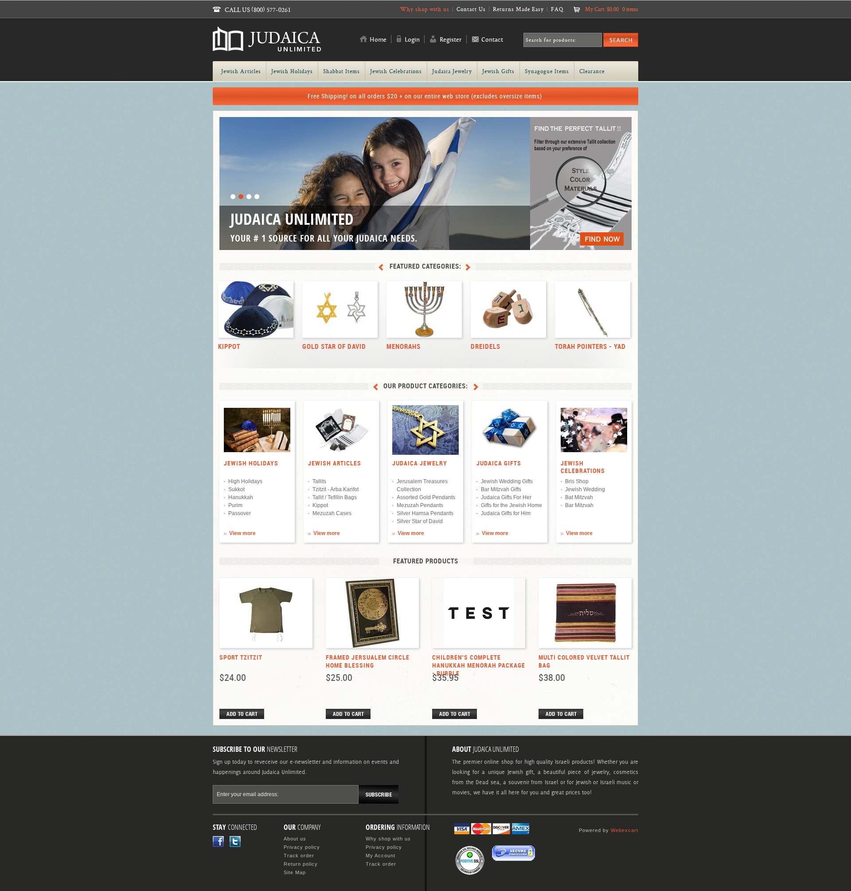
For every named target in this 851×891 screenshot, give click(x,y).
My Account (380, 855)
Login (412, 39)
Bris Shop (577, 481)
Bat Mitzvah (579, 497)
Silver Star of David (420, 521)
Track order (299, 855)
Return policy (301, 864)
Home (378, 39)
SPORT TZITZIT (240, 657)
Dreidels (485, 347)
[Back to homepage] (267, 48)
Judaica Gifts (498, 463)
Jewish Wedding (585, 489)
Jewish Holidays (251, 463)
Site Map (295, 872)
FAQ (557, 9)
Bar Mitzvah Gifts (501, 489)
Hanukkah (240, 497)
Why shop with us (424, 9)
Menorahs (403, 347)
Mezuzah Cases (331, 513)
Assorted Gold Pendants (426, 497)
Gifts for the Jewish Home (511, 505)
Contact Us (471, 9)
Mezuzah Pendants (420, 505)
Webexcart (624, 830)
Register (451, 39)
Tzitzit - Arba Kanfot (335, 489)
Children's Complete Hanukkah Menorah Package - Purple (478, 665)
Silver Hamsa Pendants (425, 513)
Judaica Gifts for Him (506, 513)
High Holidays (245, 481)
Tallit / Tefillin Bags (334, 497)
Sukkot (236, 489)
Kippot (229, 347)
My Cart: (611, 9)
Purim (235, 505)
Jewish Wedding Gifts (507, 481)
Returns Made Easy (518, 9)
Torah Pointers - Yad (590, 347)
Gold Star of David (334, 347)
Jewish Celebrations (583, 467)
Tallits (319, 481)
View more (242, 533)
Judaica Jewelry (419, 463)
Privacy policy (302, 847)
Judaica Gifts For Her (506, 497)
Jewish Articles (334, 463)
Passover (239, 513)
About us (295, 838)
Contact (492, 39)
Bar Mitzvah (579, 505)
